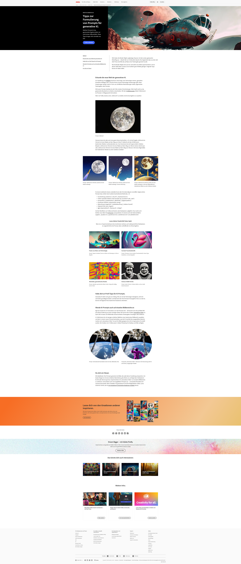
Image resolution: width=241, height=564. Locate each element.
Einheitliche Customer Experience (99, 537)
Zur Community (87, 417)
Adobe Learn (132, 538)
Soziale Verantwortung (151, 541)
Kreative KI (77, 533)
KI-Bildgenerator (130, 91)
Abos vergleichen (124, 2)
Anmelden (162, 2)
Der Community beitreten (125, 517)
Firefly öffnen (152, 2)
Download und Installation (134, 534)
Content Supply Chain (97, 536)
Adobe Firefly (95, 2)
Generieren (102, 2)
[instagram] (87, 560)
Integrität (149, 548)
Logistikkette (150, 545)
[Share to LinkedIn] (119, 433)
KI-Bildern (108, 80)
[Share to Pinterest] (122, 433)
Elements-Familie (78, 543)
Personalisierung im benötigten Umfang (100, 534)
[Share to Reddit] (125, 433)
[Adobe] (77, 2)
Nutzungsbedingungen (127, 560)
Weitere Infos (120, 450)
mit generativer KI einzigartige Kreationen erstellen (121, 385)
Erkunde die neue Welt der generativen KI (92, 58)
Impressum (116, 560)
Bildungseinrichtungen (115, 534)
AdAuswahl (164, 561)
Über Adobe (150, 534)
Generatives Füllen (139, 312)
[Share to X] (116, 433)
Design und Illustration (78, 536)
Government (114, 537)
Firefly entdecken (88, 42)
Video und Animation (78, 538)
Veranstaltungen (150, 538)
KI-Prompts (110, 213)
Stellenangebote (150, 536)
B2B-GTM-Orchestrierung (97, 541)
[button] (158, 2)
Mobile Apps (116, 2)
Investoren (149, 543)
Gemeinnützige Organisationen (116, 536)
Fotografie (76, 534)
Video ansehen (101, 517)
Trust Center (150, 546)
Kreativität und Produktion (98, 539)
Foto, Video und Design (86, 2)
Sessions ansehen (152, 517)
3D (75, 541)
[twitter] (89, 560)
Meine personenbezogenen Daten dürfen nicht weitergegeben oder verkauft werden (152, 560)
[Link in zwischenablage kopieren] (128, 433)
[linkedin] (91, 560)
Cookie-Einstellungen (135, 560)
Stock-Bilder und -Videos (79, 545)
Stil (99, 208)
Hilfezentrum (132, 533)
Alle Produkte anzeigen (78, 546)
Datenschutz (121, 560)
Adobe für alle (150, 550)
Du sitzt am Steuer (87, 68)
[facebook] (85, 560)
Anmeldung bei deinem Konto (152, 533)
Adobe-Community (133, 536)
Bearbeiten (109, 2)
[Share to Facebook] (113, 433)
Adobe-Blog (150, 551)
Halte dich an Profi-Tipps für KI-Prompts (92, 61)
